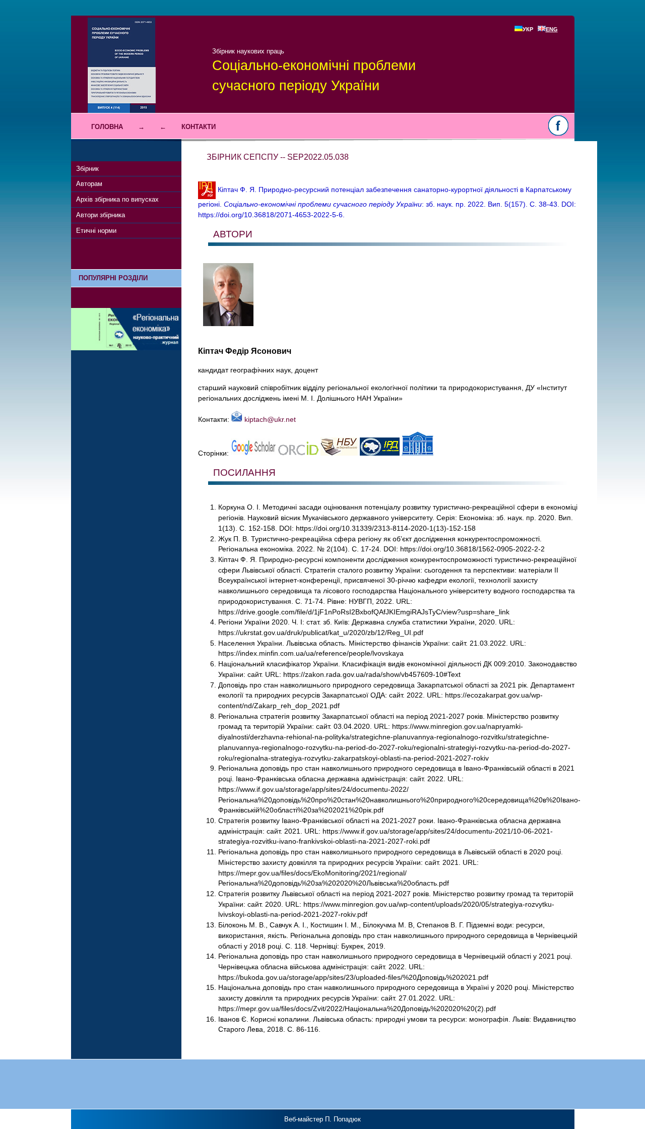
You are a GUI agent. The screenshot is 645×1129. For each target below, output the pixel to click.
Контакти (198, 127)
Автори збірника (100, 215)
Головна (107, 127)
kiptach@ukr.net (269, 419)
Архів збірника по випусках (117, 199)
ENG (552, 29)
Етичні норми (96, 230)
